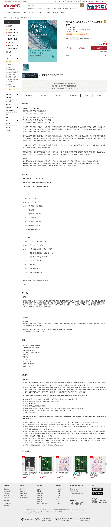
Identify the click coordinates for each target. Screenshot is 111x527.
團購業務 (6, 506)
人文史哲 (8, 55)
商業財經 (8, 94)
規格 (86, 96)
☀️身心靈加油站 (10, 29)
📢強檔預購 (9, 26)
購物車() (104, 1)
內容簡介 (29, 96)
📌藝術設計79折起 (11, 49)
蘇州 (57, 499)
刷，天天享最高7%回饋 (77, 34)
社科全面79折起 (49, 8)
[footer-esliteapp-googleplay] (97, 493)
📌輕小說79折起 (10, 36)
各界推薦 (73, 96)
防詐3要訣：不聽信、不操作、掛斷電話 (17, 1)
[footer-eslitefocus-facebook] (72, 503)
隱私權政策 (23, 495)
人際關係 (8, 84)
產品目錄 (43, 96)
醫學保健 (8, 107)
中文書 (10, 18)
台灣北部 (59, 489)
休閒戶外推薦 (57, 8)
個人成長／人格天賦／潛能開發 (13, 77)
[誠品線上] (14, 6)
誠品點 (97, 1)
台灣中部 (59, 491)
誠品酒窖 (39, 501)
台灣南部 (59, 493)
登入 (49, 1)
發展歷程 (6, 495)
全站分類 (7, 13)
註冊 (55, 1)
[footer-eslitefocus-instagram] (82, 503)
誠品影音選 (73, 8)
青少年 (8, 124)
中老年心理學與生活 (12, 87)
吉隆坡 (58, 503)
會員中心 (69, 1)
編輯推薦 (8, 52)
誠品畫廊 (48, 13)
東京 (57, 501)
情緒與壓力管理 (10, 74)
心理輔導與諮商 (10, 69)
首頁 (5, 18)
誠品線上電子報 (74, 489)
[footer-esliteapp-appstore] (97, 489)
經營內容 (6, 493)
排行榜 (24, 13)
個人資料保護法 (24, 497)
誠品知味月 (65, 8)
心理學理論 (9, 67)
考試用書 (8, 98)
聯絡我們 (22, 491)
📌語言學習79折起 (11, 39)
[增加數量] (77, 38)
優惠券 (91, 1)
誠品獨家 (40, 13)
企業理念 (6, 489)
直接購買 (99, 48)
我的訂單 (76, 1)
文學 (7, 58)
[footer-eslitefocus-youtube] (77, 503)
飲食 (7, 114)
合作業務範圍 (8, 504)
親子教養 (8, 101)
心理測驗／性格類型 (12, 72)
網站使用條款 (23, 493)
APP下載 (61, 1)
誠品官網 (39, 489)
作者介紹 (58, 96)
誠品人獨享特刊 (74, 491)
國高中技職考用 (10, 111)
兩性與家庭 (9, 82)
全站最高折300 (39, 8)
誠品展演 (39, 497)
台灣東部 (59, 495)
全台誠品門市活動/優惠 (77, 493)
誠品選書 (31, 13)
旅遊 (7, 120)
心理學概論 (9, 65)
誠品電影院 (40, 493)
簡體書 (8, 130)
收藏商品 (84, 1)
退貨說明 (99, 96)
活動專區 (56, 13)
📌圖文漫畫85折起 (11, 32)
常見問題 (22, 489)
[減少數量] (71, 38)
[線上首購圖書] (97, 6)
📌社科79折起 (10, 42)
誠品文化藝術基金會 (42, 503)
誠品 (39, 491)
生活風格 (8, 127)
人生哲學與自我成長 (12, 79)
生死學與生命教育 (26, 18)
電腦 (7, 117)
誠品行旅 (39, 499)
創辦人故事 (7, 491)
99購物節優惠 (30, 8)
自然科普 (8, 104)
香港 (57, 497)
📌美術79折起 (10, 45)
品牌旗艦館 (16, 13)
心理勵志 (16, 18)
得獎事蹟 (6, 497)
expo (63, 13)
